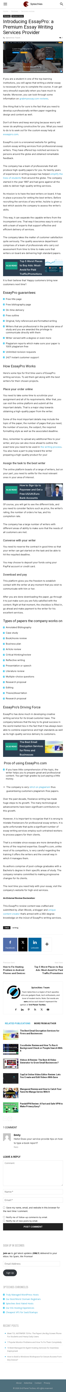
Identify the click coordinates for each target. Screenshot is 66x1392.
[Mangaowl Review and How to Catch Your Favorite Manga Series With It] (10, 1093)
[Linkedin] (23, 1010)
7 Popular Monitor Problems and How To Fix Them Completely (34, 1342)
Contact (38, 1383)
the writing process (51, 446)
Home (5, 11)
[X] (42, 1010)
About (18, 1383)
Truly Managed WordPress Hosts (22, 1294)
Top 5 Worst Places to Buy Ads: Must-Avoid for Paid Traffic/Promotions (48, 970)
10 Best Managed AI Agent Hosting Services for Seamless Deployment (33, 1349)
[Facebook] (16, 1010)
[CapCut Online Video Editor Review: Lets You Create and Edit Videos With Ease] (10, 1078)
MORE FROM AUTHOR (45, 1023)
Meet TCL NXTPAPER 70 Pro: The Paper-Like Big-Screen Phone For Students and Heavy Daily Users (34, 1335)
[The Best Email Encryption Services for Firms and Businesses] (10, 1034)
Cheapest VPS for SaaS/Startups (22, 1312)
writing (15, 927)
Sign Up (10, 1272)
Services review (27, 11)
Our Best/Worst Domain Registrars (23, 1299)
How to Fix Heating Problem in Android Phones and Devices (14, 970)
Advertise (28, 1383)
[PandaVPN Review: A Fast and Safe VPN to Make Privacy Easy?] (10, 1107)
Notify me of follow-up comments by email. (27, 1217)
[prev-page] (5, 1119)
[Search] (61, 4)
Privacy (47, 1383)
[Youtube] (49, 1010)
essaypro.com (10, 134)
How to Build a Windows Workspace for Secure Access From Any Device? (34, 1358)
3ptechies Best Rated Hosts (19, 1303)
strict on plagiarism (39, 787)
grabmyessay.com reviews (33, 98)
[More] (47, 944)
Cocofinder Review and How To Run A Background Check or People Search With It (41, 1048)
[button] (5, 4)
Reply (16, 1147)
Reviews (14, 11)
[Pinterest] (29, 1010)
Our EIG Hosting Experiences (20, 1307)
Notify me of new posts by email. (22, 1221)
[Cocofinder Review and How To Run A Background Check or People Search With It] (10, 1049)
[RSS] (36, 1010)
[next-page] (10, 1119)
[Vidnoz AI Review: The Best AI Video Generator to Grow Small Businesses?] (10, 1064)
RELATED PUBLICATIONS (17, 1023)
